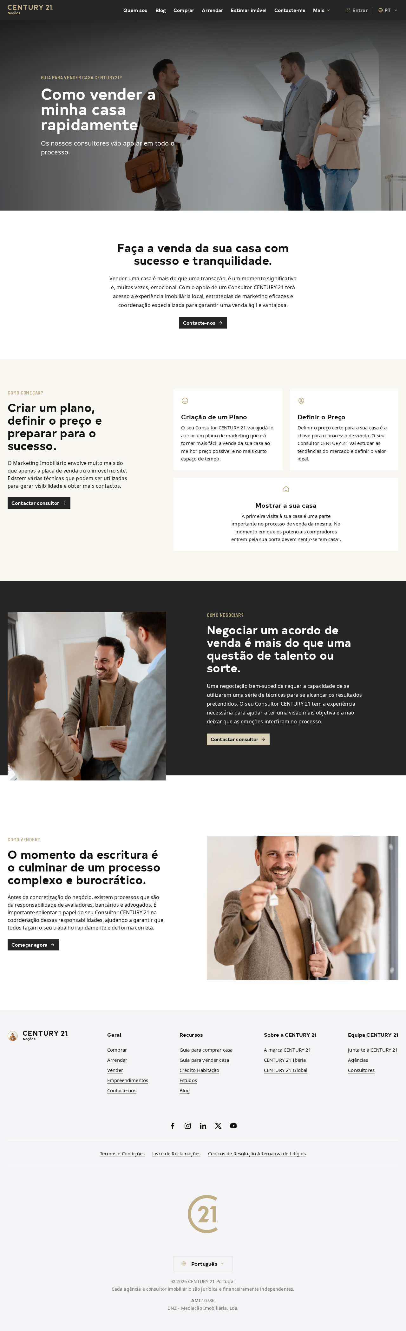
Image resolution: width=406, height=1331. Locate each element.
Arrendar (212, 10)
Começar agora (29, 944)
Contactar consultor (35, 502)
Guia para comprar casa (206, 1050)
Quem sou (135, 10)
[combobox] (388, 10)
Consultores (361, 1070)
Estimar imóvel (248, 10)
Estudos (188, 1080)
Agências (358, 1060)
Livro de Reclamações (176, 1153)
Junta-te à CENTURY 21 (373, 1050)
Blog (160, 10)
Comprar (184, 10)
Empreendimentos (127, 1080)
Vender (115, 1070)
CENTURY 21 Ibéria (285, 1060)
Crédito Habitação (199, 1070)
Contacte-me (290, 10)
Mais (318, 10)
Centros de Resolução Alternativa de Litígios (257, 1153)
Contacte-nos (199, 322)
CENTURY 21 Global (286, 1070)
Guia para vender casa (204, 1060)
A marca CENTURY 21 (287, 1050)
